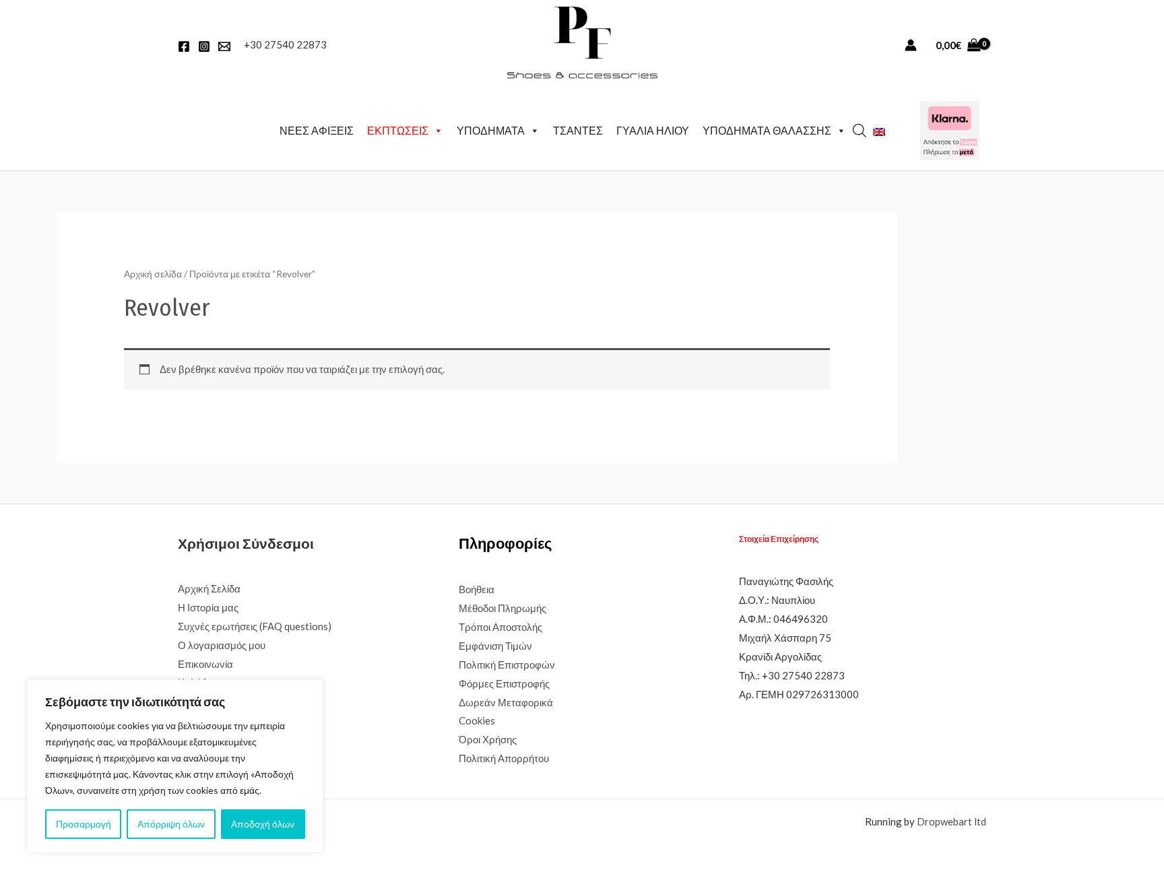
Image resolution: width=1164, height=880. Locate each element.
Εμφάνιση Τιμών (495, 646)
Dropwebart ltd (951, 821)
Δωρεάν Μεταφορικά (506, 702)
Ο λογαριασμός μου (221, 645)
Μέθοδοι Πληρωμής (502, 608)
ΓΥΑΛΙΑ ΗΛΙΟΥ (652, 130)
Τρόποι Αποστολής (500, 627)
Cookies (477, 720)
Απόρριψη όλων (171, 824)
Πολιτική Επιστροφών (507, 664)
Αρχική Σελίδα (209, 588)
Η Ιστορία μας (208, 607)
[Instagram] (204, 46)
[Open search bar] (859, 130)
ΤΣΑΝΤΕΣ (578, 130)
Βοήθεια (476, 589)
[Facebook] (184, 46)
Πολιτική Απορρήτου (504, 758)
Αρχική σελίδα (153, 273)
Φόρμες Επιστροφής (504, 683)
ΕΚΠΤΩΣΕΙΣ (397, 130)
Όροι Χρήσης (488, 739)
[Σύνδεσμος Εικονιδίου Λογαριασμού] (911, 45)
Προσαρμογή (83, 824)
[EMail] (224, 46)
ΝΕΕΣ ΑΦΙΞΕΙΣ (317, 130)
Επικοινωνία (205, 664)
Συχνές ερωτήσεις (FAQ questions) (254, 626)
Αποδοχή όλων (262, 824)
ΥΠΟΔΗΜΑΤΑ (491, 130)
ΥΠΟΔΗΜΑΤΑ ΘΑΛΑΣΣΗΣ (767, 130)
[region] (175, 766)
